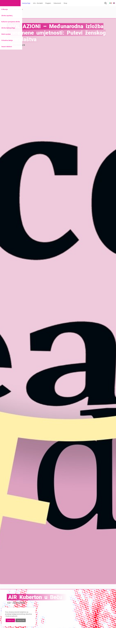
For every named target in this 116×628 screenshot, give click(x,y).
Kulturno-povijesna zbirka (10, 22)
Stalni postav (6, 34)
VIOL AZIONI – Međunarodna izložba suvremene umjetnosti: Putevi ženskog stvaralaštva (56, 33)
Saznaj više (20, 620)
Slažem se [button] (10, 620)
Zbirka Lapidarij (6, 15)
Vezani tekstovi (6, 46)
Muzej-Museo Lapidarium (10, 3)
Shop (65, 3)
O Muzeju (4, 9)
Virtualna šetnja (7, 40)
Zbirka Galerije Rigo (8, 28)
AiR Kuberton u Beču (35, 597)
